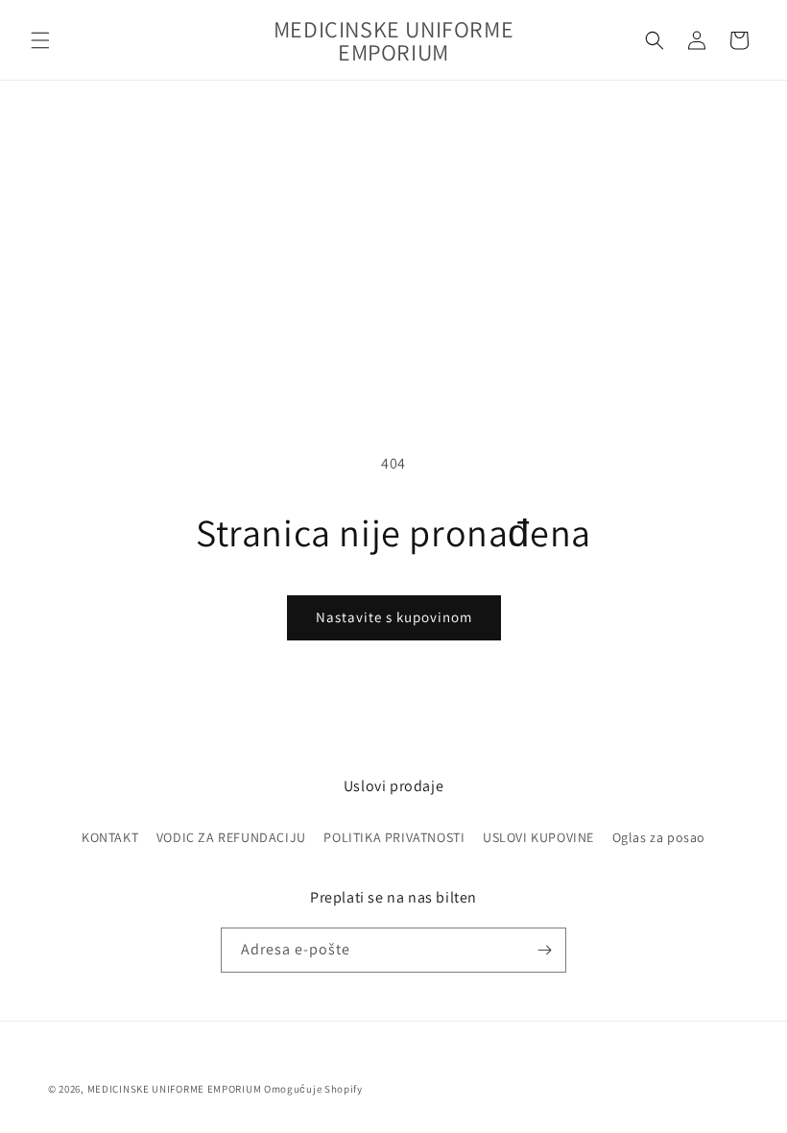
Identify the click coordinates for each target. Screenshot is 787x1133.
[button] (40, 40)
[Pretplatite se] (544, 950)
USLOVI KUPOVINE (538, 837)
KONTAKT (110, 837)
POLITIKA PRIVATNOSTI (394, 837)
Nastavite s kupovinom (394, 617)
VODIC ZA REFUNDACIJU (231, 837)
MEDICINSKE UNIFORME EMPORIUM (174, 1089)
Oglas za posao (658, 837)
